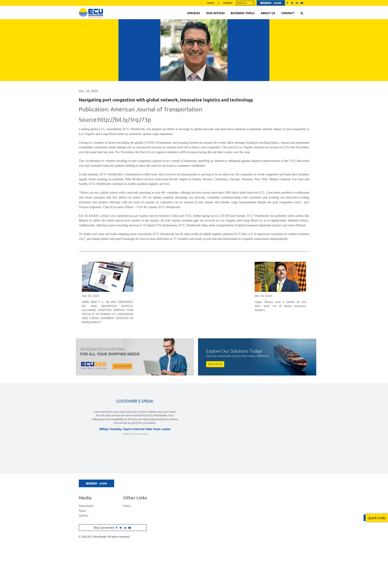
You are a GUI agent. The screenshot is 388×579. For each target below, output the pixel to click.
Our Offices (215, 13)
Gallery (83, 515)
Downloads (86, 506)
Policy (127, 506)
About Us (268, 13)
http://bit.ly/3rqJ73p (124, 119)
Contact (287, 13)
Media (210, 2)
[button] (85, 424)
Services (193, 13)
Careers (227, 2)
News (82, 511)
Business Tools (243, 13)
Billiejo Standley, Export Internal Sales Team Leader (135, 429)
